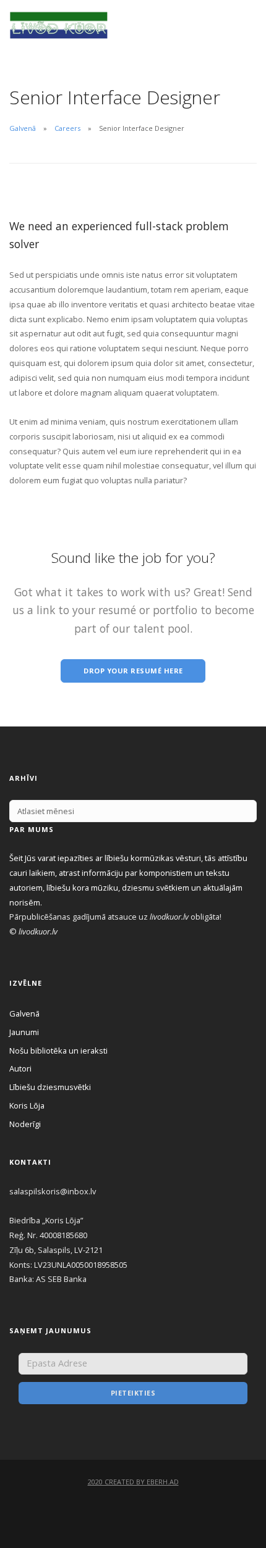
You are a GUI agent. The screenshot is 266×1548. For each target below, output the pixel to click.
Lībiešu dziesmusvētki (50, 1086)
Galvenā (22, 128)
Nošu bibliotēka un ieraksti (58, 1050)
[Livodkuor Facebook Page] (133, 1511)
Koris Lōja (27, 1105)
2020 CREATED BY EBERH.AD (133, 1481)
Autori (20, 1068)
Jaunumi (24, 1032)
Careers (67, 128)
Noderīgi (25, 1124)
